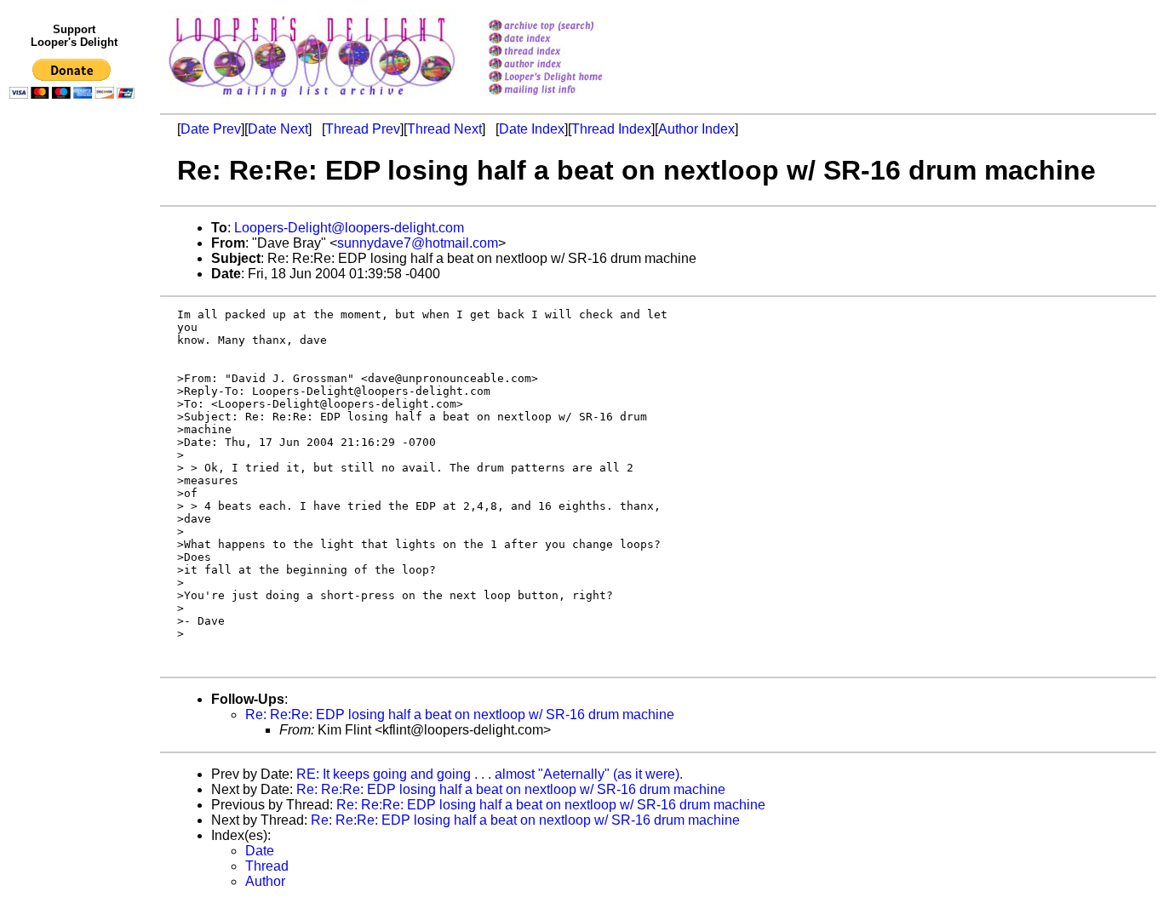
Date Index (531, 129)
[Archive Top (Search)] (567, 27)
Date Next (278, 129)
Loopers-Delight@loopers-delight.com (349, 227)
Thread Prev (362, 129)
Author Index (696, 129)
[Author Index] (567, 65)
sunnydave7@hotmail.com (417, 243)
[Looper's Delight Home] (567, 78)
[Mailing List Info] (567, 99)
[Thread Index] (567, 52)
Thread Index (611, 129)
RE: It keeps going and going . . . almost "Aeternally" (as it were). (489, 774)
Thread (267, 866)
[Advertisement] (75, 457)
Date (259, 850)
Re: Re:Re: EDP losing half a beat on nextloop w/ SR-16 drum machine (459, 714)
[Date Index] (567, 39)
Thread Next (444, 129)
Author (265, 881)
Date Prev (210, 129)
